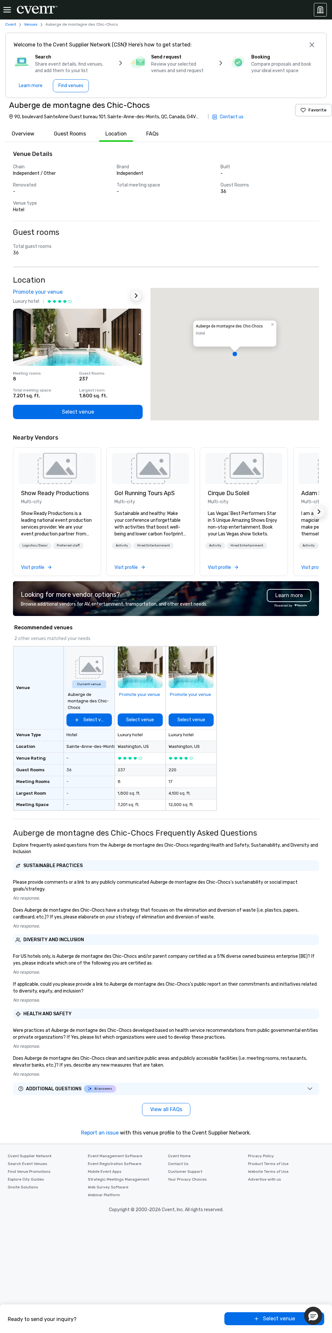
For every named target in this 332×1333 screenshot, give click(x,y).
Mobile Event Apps (105, 1171)
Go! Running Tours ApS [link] (144, 493)
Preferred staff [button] (68, 545)
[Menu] (7, 9)
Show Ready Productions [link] (55, 493)
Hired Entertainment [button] (153, 545)
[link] (57, 468)
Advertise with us (264, 1179)
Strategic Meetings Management (118, 1179)
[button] (234, 354)
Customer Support (185, 1171)
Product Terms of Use (268, 1163)
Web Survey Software (108, 1187)
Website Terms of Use (268, 1171)
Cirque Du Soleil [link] (228, 493)
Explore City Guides (26, 1179)
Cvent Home (179, 1156)
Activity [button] (122, 545)
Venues (31, 24)
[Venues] (320, 10)
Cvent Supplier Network (30, 1156)
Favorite (317, 110)
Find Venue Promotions (29, 1171)
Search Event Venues (27, 1163)
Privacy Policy (261, 1156)
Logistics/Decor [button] (35, 545)
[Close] (311, 44)
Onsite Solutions (23, 1187)
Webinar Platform (104, 1195)
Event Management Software (115, 1156)
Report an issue (100, 1133)
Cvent (10, 24)
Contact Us (178, 1163)
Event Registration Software (114, 1163)
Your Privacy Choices (187, 1179)
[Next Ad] (136, 295)
